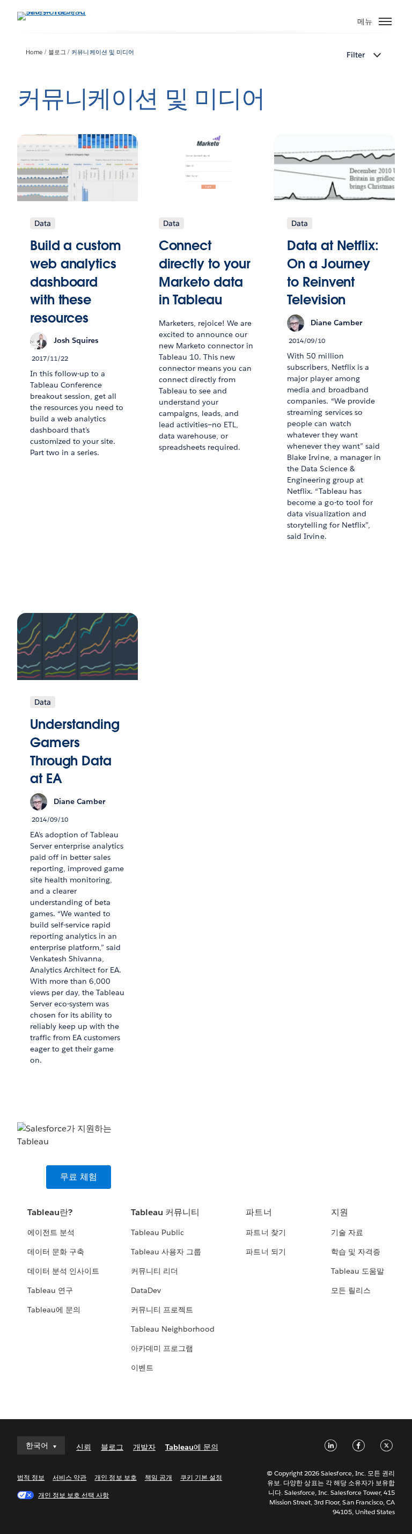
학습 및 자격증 (355, 1252)
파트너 (258, 1212)
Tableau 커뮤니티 (165, 1212)
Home (34, 52)
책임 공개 (158, 1477)
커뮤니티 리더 (154, 1271)
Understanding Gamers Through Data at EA (75, 751)
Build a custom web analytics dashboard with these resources (75, 281)
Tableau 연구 (50, 1290)
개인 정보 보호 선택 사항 (73, 1495)
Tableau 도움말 (357, 1271)
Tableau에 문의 (53, 1309)
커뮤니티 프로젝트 (162, 1309)
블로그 (57, 52)
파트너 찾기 (265, 1232)
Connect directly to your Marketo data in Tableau (205, 272)
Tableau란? (49, 1212)
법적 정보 (31, 1477)
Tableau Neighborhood (173, 1329)
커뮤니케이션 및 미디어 (102, 52)
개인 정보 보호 (115, 1477)
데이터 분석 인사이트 (63, 1271)
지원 (339, 1212)
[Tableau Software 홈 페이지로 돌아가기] (54, 11)
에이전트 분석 (51, 1232)
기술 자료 (347, 1232)
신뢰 (83, 1447)
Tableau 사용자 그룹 (166, 1252)
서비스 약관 (69, 1477)
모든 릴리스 (351, 1290)
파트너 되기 (265, 1252)
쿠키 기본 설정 (201, 1477)
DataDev (146, 1290)
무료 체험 (78, 1176)
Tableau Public (157, 1232)
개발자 (144, 1447)
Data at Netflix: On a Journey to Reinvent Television (332, 272)
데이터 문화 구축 (55, 1252)
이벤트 (142, 1367)
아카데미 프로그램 (162, 1348)
